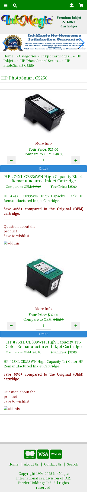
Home (8, 56)
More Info (43, 143)
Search (72, 464)
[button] (74, 48)
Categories (28, 56)
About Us (31, 464)
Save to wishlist (16, 235)
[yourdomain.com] (42, 22)
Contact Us (53, 464)
